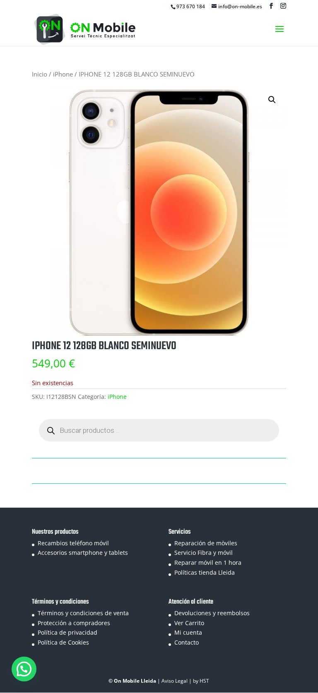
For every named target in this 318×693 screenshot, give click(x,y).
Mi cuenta (188, 632)
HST (204, 680)
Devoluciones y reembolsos (212, 613)
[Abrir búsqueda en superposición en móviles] (159, 430)
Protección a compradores (74, 623)
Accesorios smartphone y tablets (83, 552)
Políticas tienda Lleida (204, 572)
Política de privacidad (67, 632)
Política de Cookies (63, 642)
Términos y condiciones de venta (83, 613)
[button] (272, 99)
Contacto (186, 642)
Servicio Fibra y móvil (203, 552)
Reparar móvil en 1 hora (207, 562)
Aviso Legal (175, 680)
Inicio (39, 74)
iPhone (63, 74)
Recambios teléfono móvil (73, 543)
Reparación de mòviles (205, 543)
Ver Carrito (189, 623)
